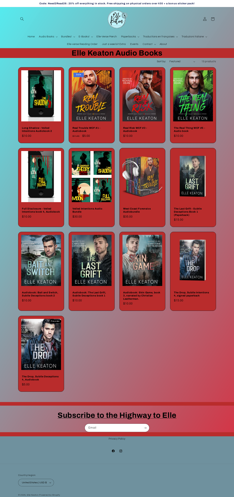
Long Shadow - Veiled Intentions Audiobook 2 (37, 129)
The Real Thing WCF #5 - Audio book (189, 129)
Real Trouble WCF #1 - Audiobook (86, 129)
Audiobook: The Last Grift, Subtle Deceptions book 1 (89, 294)
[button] (22, 19)
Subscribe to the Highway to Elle (117, 415)
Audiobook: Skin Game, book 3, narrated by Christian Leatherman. (141, 295)
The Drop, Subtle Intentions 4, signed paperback (191, 294)
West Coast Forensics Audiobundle (137, 210)
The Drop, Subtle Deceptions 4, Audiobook (40, 378)
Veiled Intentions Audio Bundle (87, 210)
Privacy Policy (117, 439)
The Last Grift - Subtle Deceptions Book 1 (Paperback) (188, 211)
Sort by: (161, 61)
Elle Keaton (33, 495)
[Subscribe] (145, 428)
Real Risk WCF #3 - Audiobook (135, 129)
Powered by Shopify (49, 495)
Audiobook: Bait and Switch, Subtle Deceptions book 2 (40, 294)
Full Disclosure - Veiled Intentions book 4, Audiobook (41, 210)
